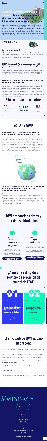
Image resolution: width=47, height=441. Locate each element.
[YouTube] (19, 407)
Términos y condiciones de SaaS (23, 426)
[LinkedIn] (28, 407)
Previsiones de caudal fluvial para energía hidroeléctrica (12, 259)
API (23, 428)
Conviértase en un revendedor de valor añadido (23, 430)
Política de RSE (23, 421)
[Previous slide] (10, 115)
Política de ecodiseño (23, 423)
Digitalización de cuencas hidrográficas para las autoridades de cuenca (35, 257)
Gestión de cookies (23, 417)
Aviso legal (23, 414)
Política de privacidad (23, 419)
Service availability (23, 432)
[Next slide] (36, 115)
